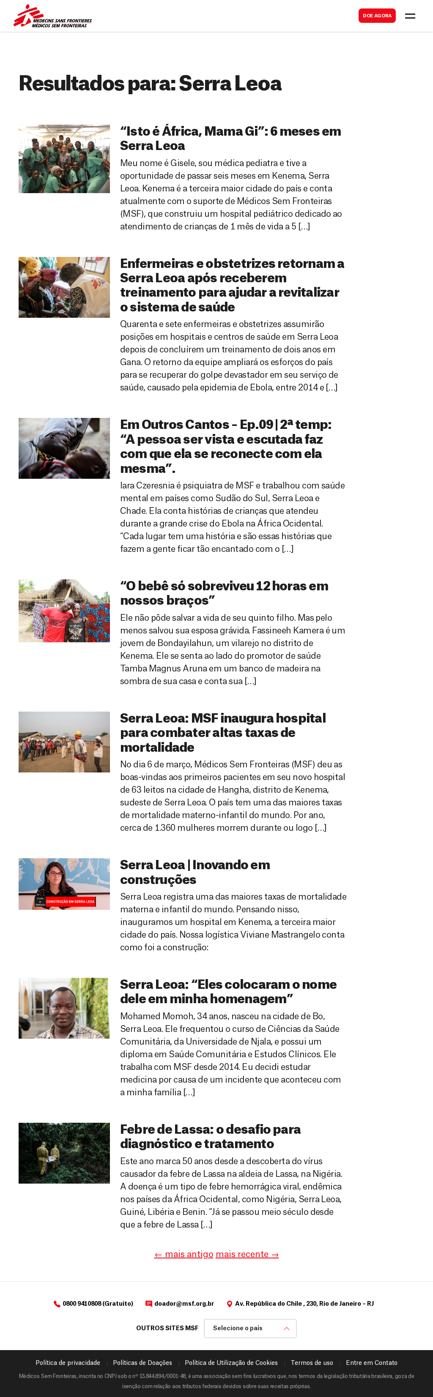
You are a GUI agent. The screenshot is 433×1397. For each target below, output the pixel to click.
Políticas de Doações (142, 1363)
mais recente (247, 1254)
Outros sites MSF (167, 1329)
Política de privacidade (68, 1363)
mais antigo (184, 1254)
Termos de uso (311, 1363)
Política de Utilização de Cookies (231, 1363)
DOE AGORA (377, 16)
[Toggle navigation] (410, 16)
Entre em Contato (371, 1363)
